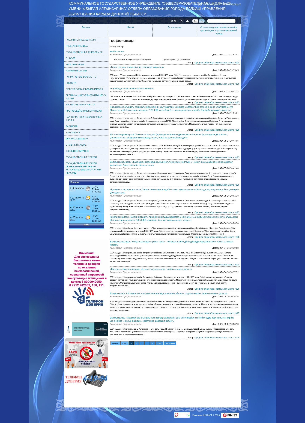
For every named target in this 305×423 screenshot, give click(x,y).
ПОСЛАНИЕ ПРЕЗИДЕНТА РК (81, 40)
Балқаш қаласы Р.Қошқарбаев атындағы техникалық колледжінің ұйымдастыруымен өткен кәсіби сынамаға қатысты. (169, 293)
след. (159, 343)
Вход (173, 21)
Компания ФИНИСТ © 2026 (206, 415)
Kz (195, 21)
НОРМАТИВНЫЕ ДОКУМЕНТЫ (81, 77)
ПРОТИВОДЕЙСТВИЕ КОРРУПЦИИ (84, 111)
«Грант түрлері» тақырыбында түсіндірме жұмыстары (137, 67)
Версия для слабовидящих (222, 4)
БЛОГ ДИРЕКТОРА (75, 64)
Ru (202, 21)
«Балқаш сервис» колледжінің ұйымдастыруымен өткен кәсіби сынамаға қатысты (151, 269)
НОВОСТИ (71, 83)
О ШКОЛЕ (70, 58)
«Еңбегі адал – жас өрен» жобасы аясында (131, 88)
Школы (130, 27)
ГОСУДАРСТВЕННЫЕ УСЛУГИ (81, 157)
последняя (170, 343)
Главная (86, 27)
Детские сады (174, 27)
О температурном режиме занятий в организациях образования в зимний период (218, 30)
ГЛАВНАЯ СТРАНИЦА (77, 46)
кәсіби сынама (117, 51)
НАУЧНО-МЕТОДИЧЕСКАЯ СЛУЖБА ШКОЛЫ (84, 118)
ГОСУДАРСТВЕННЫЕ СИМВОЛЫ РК (84, 52)
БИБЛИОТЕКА (73, 132)
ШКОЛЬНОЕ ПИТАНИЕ (77, 151)
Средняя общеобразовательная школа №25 (217, 62)
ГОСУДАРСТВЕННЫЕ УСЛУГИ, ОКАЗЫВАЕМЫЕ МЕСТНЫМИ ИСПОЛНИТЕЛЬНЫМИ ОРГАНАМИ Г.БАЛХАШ (83, 168)
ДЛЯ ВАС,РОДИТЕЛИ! (77, 138)
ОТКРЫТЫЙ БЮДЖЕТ (77, 145)
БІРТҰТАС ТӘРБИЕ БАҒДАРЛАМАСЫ (84, 89)
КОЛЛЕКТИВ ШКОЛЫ (76, 70)
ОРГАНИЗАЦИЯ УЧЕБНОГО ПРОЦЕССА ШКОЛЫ (86, 97)
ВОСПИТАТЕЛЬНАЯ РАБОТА (80, 104)
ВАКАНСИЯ (71, 126)
